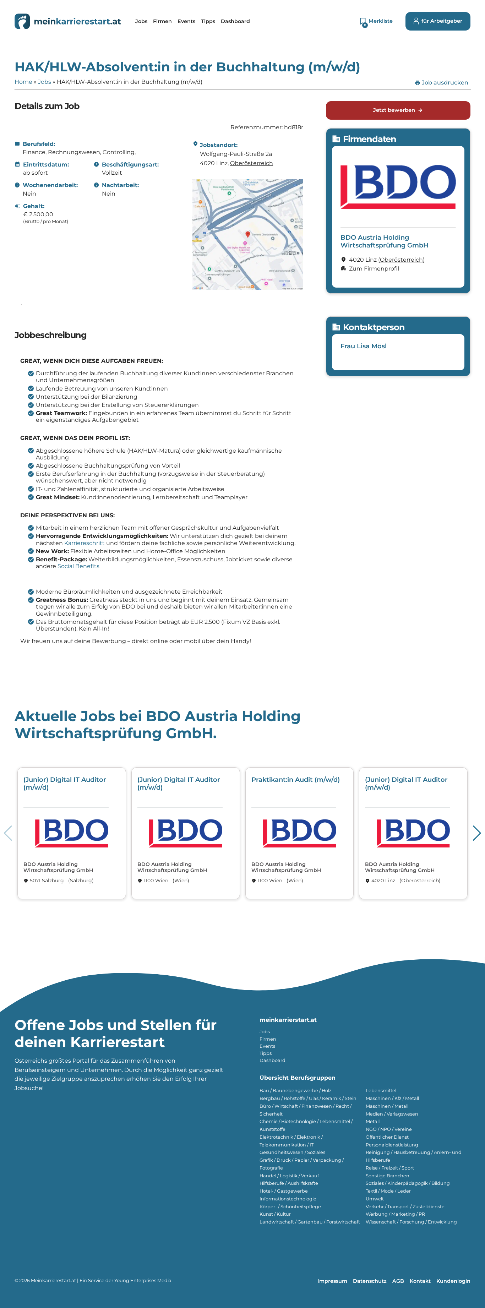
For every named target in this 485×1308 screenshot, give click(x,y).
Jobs (44, 81)
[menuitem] (141, 21)
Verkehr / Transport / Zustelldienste (405, 1206)
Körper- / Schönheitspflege (290, 1206)
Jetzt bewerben (398, 110)
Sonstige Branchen (387, 1175)
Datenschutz (370, 1281)
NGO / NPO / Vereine (389, 1129)
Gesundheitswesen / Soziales (292, 1152)
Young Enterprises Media (142, 1280)
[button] (477, 833)
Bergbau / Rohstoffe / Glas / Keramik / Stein (308, 1098)
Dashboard (272, 1060)
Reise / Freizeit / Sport (390, 1168)
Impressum (332, 1281)
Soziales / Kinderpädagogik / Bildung (408, 1183)
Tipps (266, 1053)
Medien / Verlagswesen (392, 1114)
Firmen (268, 1039)
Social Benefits (78, 566)
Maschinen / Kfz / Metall (392, 1098)
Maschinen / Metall (387, 1106)
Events (267, 1046)
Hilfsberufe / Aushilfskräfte (289, 1183)
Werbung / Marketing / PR (395, 1214)
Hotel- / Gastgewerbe (284, 1191)
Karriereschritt (84, 543)
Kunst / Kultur (275, 1214)
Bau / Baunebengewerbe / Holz (296, 1090)
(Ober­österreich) (401, 259)
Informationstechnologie (288, 1198)
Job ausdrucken (441, 82)
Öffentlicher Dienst (387, 1137)
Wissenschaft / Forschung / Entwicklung (411, 1222)
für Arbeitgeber (441, 21)
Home (23, 81)
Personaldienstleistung (392, 1145)
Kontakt (420, 1281)
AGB (398, 1281)
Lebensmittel (381, 1090)
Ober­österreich (251, 163)
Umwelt (375, 1198)
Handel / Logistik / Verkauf (289, 1175)
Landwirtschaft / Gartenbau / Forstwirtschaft (310, 1222)
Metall (373, 1121)
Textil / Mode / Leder (388, 1191)
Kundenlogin (453, 1281)
